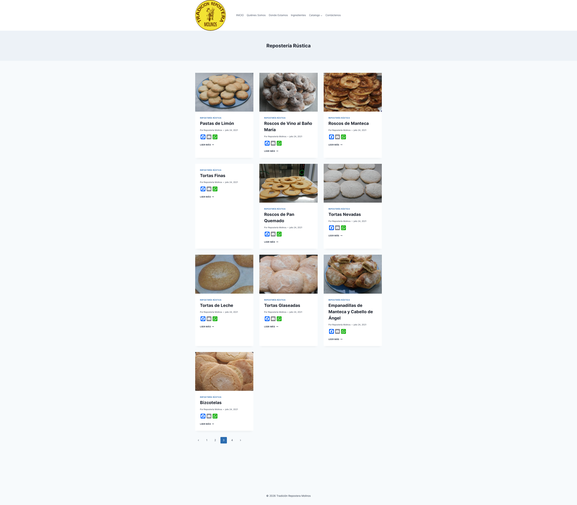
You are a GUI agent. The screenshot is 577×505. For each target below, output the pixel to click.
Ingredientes (298, 15)
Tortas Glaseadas (282, 305)
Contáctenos (333, 15)
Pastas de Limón (217, 123)
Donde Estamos (278, 15)
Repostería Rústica (210, 118)
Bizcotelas (211, 402)
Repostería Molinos (213, 130)
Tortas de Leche (216, 305)
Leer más (207, 145)
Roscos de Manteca (348, 123)
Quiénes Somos (256, 15)
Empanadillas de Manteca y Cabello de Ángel (350, 312)
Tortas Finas (212, 175)
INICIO (240, 15)
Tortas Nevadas (344, 214)
